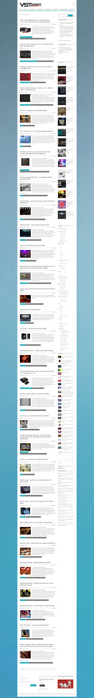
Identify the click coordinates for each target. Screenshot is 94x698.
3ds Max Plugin (62, 232)
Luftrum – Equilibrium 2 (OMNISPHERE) (33, 110)
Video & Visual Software (63, 323)
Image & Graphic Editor (63, 294)
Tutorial (71, 9)
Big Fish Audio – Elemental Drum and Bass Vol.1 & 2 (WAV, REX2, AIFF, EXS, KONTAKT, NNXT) (37, 267)
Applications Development (64, 278)
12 (72, 458)
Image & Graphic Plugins (63, 296)
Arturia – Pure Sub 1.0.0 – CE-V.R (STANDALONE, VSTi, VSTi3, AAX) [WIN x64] (68, 357)
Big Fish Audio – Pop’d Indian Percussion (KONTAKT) (37, 543)
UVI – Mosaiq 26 (28, 146)
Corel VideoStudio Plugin (64, 335)
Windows (28, 37)
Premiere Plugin (62, 346)
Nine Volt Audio (28, 638)
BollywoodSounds (29, 577)
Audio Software (61, 242)
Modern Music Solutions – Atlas (48, 104)
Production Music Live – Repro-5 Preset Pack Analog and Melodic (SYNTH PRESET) (35, 153)
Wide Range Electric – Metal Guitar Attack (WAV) (36, 350)
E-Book (61, 319)
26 (72, 461)
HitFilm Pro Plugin (63, 340)
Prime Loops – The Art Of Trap (36, 516)
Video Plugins (62, 328)
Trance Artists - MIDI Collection (31, 260)
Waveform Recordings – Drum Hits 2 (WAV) (34, 394)
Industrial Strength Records (24, 453)
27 (58, 462)
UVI (24, 146)
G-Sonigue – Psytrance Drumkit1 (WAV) (33, 328)
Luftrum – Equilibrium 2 (30, 125)
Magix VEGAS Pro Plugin (64, 342)
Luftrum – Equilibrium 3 (30, 474)
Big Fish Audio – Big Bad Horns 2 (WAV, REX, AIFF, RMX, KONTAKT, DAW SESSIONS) (68, 444)
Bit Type (60, 271)
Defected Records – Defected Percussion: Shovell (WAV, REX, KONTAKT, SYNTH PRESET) (70, 79)
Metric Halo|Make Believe (24, 38)
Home (21, 9)
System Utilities (62, 288)
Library (21, 125)
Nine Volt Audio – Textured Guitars (37, 638)
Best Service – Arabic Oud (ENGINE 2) (67, 490)
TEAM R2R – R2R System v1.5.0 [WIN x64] (67, 515)
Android (61, 310)
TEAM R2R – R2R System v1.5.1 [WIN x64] (70, 150)
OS (59, 303)
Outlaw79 (59, 519)
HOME (21, 676)
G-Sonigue (27, 345)
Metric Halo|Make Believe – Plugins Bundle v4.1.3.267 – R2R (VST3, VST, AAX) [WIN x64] (35, 21)
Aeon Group (25, 429)
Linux (60, 305)
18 (69, 459)
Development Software (62, 276)
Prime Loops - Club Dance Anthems (36, 495)
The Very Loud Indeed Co (27, 195)
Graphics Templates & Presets (64, 292)
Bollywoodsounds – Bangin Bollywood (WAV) (35, 562)
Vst (23, 37)
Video (61, 321)
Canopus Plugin (62, 333)
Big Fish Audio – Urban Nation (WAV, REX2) (34, 225)
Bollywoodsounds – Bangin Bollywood (39, 577)
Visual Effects (62, 350)
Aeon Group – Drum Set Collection (33, 429)
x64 (31, 37)
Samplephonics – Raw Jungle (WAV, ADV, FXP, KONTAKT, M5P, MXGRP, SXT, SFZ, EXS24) (70, 193)
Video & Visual (31, 9)
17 (67, 459)
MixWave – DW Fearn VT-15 (39, 82)
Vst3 (25, 37)
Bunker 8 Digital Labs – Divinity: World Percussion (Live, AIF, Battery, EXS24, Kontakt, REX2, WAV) (37, 645)
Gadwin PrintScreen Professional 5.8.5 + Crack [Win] (70, 171)
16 (65, 459)
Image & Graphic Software (63, 291)
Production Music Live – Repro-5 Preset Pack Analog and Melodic (38, 171)
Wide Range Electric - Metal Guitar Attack (39, 365)
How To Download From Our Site (25, 681)
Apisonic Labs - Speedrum (47, 61)
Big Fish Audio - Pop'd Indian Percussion (35, 556)
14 (60, 459)
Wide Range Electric (29, 365)
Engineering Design (63, 240)
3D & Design (47, 9)
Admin (22, 24)
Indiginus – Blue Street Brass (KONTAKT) (67, 488)
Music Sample (62, 268)
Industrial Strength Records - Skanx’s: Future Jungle (38, 453)
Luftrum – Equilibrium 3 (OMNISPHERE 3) (34, 459)
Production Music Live (23, 171)
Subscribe (42, 685)
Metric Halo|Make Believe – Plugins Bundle (36, 38)
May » (61, 463)
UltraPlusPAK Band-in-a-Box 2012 (38, 388)
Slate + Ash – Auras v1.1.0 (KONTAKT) (67, 473)
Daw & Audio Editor (63, 263)
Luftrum (24, 125)
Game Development (63, 279)
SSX (61, 252)
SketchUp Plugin (63, 236)
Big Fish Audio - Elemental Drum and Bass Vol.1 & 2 (43, 283)
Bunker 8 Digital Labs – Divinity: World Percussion (44, 662)
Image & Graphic (40, 9)
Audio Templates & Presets (24, 170)
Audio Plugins (62, 243)
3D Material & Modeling (63, 229)
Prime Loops (28, 495)
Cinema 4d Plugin (63, 234)
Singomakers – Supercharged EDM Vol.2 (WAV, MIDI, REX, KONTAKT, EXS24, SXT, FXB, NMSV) (67, 448)
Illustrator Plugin (63, 299)
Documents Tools (62, 287)
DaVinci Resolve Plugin (64, 337)
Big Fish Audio (25, 219)
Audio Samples (22, 260)
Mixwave (32, 82)
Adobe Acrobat (62, 297)
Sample (61, 265)
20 (58, 461)
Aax (21, 37)
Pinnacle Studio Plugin (63, 344)
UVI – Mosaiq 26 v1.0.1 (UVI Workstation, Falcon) (36, 131)
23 (65, 461)
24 (67, 461)
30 (65, 462)
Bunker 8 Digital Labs (32, 662)
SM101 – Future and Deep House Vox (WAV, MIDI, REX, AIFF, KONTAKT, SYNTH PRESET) (70, 203)
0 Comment (54, 24)
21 (60, 461)
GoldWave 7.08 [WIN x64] (66, 372)
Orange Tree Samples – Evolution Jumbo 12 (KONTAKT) (70, 181)
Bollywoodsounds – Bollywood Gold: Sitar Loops (40, 600)
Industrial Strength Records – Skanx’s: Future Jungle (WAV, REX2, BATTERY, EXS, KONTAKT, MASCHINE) (35, 437)
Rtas (61, 250)
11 (69, 458)
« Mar (59, 463)
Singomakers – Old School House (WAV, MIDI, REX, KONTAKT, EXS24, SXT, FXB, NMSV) (67, 436)
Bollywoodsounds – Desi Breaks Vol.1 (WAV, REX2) (37, 606)
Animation (61, 324)
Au (60, 247)
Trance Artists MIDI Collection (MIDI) (32, 245)
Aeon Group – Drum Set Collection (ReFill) (34, 416)
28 (60, 462)
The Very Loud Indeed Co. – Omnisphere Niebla (39, 195)
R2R (44, 38)
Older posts (23, 668)
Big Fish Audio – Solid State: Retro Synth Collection (37, 219)
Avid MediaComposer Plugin (64, 331)
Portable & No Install (62, 316)
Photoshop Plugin (63, 301)
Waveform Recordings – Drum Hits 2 (40, 410)
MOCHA (32, 104)
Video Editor (62, 326)
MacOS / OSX (62, 306)
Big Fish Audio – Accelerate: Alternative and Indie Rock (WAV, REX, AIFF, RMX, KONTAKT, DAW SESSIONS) (68, 392)
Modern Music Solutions (38, 104)
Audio (25, 9)
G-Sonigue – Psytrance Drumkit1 (35, 345)
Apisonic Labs (39, 61)
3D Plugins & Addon (63, 231)
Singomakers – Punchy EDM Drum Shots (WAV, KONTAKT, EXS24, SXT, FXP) (67, 396)
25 (69, 461)
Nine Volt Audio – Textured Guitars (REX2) (34, 625)
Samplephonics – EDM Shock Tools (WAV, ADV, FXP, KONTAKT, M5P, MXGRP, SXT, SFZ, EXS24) (70, 162)
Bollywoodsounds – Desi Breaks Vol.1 (39, 619)
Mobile (61, 308)
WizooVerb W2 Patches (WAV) (30, 309)
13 (58, 459)
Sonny (59, 515)
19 (72, 459)
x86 (60, 274)
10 (67, 458)
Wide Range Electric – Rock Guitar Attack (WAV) (36, 522)
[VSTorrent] (30, 6)
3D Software (62, 238)
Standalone (24, 61)
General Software (63, 9)
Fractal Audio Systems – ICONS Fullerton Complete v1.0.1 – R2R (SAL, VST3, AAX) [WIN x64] (66, 479)
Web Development (63, 281)
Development (54, 9)
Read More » (36, 58)
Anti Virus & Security (63, 285)
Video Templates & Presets (64, 348)
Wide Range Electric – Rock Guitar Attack (39, 537)
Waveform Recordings (29, 410)
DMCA (21, 679)
